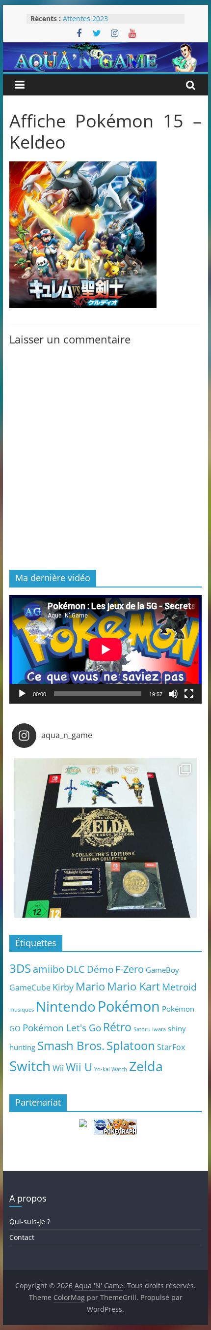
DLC (75, 969)
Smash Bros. (71, 1045)
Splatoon (130, 1045)
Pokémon (129, 1006)
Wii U (79, 1066)
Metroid (179, 986)
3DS (20, 968)
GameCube (30, 987)
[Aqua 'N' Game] (105, 48)
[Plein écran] (189, 694)
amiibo (48, 969)
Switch (30, 1066)
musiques (21, 1009)
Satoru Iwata (149, 1029)
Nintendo (66, 1006)
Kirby (63, 987)
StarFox (171, 1047)
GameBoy (162, 970)
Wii (58, 1068)
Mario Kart (133, 986)
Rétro (117, 1027)
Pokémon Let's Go (62, 1027)
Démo (100, 969)
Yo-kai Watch (110, 1069)
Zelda (146, 1066)
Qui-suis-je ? (29, 1221)
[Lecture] (22, 694)
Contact (21, 1237)
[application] (105, 649)
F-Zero (129, 969)
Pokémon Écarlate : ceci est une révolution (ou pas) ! (114, 16)
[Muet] (173, 694)
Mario (90, 986)
